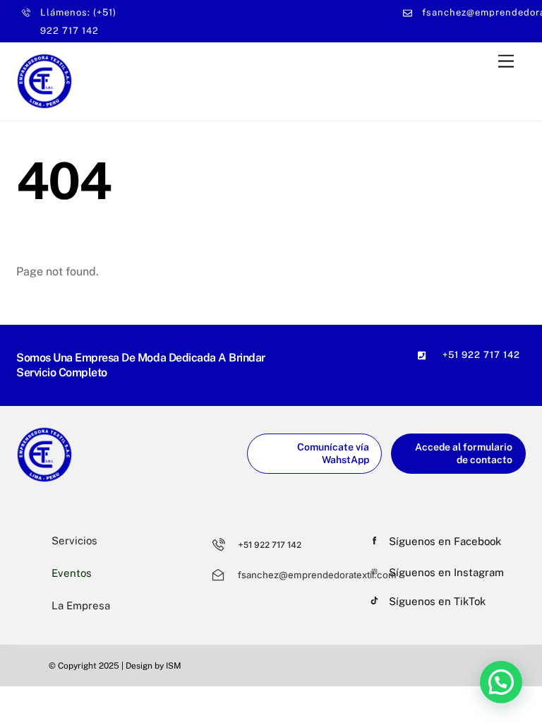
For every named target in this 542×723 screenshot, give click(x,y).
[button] (501, 682)
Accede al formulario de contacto (463, 453)
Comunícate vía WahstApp (333, 453)
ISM (173, 666)
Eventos (72, 573)
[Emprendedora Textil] (44, 103)
